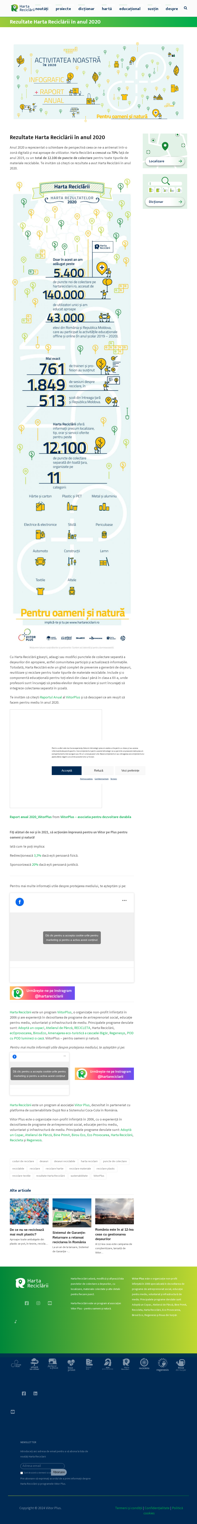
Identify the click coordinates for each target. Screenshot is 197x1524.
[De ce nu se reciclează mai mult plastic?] (29, 1211)
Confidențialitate (157, 1508)
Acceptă (67, 770)
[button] (185, 8)
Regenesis (34, 1140)
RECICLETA (82, 1028)
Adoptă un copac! (31, 1028)
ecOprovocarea (20, 1033)
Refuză (98, 770)
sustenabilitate (79, 1176)
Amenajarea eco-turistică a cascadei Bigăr (78, 1033)
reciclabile (18, 1169)
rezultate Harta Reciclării (50, 1176)
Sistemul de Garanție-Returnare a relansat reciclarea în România (69, 1237)
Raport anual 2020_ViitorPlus (31, 817)
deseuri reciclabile (64, 1161)
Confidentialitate (102, 779)
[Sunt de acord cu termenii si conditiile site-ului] (22, 1473)
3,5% (37, 855)
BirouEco (39, 1033)
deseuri (44, 1161)
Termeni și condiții (128, 1508)
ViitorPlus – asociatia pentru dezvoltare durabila (95, 817)
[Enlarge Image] (98, 81)
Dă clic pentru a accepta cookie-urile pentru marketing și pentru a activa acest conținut (71, 937)
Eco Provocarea (98, 1135)
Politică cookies (86, 779)
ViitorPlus (73, 697)
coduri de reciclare (23, 1161)
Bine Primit (61, 1135)
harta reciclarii (89, 1161)
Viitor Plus (82, 1105)
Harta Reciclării (20, 1012)
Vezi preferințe (130, 770)
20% (35, 864)
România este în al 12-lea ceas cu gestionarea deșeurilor (114, 1234)
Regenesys (117, 1033)
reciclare (35, 1169)
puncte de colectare (115, 1161)
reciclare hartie (54, 1169)
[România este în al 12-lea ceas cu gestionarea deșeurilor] (114, 1211)
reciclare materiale (80, 1169)
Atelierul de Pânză (59, 1028)
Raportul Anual (51, 697)
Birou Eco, (79, 1135)
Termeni (113, 779)
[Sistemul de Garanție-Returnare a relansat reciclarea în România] (72, 1213)
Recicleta (16, 1140)
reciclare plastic (106, 1169)
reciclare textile (21, 1176)
